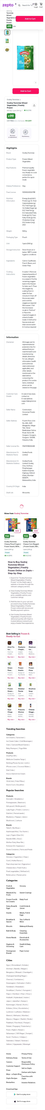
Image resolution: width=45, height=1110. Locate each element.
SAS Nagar (20, 1033)
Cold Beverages (25, 741)
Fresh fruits (21, 868)
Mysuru (9, 1019)
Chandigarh (27, 972)
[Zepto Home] (8, 5)
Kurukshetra (23, 1008)
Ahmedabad (16, 965)
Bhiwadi (18, 972)
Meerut (9, 1015)
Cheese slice (11, 868)
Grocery (9, 857)
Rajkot (14, 1030)
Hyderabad (18, 997)
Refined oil (25, 871)
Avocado (9, 799)
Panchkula (18, 1023)
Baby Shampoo (11, 748)
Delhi (28, 983)
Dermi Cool (10, 785)
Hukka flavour (17, 861)
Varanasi (24, 1041)
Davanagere (10, 983)
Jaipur (8, 1001)
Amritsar (9, 969)
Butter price (10, 875)
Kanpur (24, 1001)
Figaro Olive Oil (17, 835)
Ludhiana (18, 1012)
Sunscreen (20, 738)
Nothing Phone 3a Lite (14, 763)
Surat (8, 1037)
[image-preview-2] (7, 49)
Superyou (20, 846)
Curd (8, 861)
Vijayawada (17, 1044)
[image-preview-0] (7, 32)
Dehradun (20, 983)
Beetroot (21, 803)
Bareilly (17, 969)
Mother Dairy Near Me (14, 842)
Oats (8, 745)
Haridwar (15, 994)
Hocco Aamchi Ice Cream (15, 774)
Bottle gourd (20, 806)
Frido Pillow (19, 781)
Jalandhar (16, 1001)
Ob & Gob (10, 781)
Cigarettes (18, 857)
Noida (29, 1019)
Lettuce (19, 821)
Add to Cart (30, 19)
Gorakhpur (10, 990)
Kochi (25, 1005)
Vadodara (9, 1041)
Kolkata (9, 1008)
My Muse (15, 828)
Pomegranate (11, 803)
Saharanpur (10, 1033)
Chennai (9, 979)
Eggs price (26, 864)
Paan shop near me (13, 864)
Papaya (18, 817)
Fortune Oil (10, 846)
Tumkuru (15, 1037)
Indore (26, 997)
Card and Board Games (20, 745)
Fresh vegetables (12, 871)
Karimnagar (10, 1005)
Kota (15, 1008)
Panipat (26, 1023)
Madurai (26, 1012)
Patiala (8, 1026)
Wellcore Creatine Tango (15, 759)
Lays (8, 835)
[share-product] (34, 105)
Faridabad (10, 987)
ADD (17, 531)
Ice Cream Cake (12, 741)
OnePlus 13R (11, 756)
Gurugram (26, 990)
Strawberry (18, 799)
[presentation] (36, 83)
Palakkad (9, 1023)
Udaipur (23, 1037)
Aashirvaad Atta (12, 832)
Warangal (26, 1044)
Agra (8, 965)
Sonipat (29, 1033)
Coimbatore (18, 979)
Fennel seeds (19, 813)
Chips (25, 857)
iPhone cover (11, 767)
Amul (19, 839)
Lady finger (10, 810)
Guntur (18, 990)
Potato (18, 810)
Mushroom (10, 821)
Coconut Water (23, 767)
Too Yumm (23, 832)
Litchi (27, 763)
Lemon (25, 810)
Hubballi (9, 997)
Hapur (8, 994)
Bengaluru (10, 972)
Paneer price (21, 875)
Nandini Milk (10, 839)
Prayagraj (16, 1026)
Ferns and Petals (26, 850)
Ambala (25, 965)
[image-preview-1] (7, 41)
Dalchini (9, 813)
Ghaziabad (19, 987)
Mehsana (16, 1015)
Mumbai (25, 1015)
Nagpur (16, 1019)
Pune (8, 1030)
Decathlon (20, 785)
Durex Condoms (12, 850)
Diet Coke (10, 770)
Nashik (23, 1019)
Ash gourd (10, 806)
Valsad (17, 1041)
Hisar (23, 994)
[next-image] (35, 82)
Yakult (8, 828)
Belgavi (24, 969)
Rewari (20, 1030)
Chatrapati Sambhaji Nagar (16, 976)
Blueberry (10, 817)
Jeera (24, 817)
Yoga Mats (23, 748)
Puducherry (25, 1026)
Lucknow (9, 1012)
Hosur (28, 994)
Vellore (9, 1044)
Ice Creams (10, 738)
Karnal (18, 1005)
